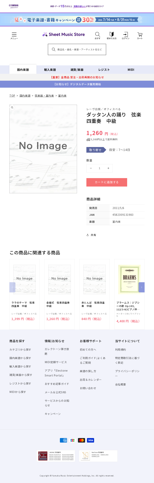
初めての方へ (88, 349)
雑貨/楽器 (77, 70)
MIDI (131, 70)
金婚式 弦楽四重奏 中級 (59, 304)
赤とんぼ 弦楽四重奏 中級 (93, 304)
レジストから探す (20, 383)
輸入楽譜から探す (20, 366)
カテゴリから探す (20, 349)
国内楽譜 (23, 70)
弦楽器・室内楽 (44, 95)
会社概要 (120, 384)
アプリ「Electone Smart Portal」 (56, 373)
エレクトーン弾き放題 (57, 351)
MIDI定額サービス (56, 362)
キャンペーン (53, 414)
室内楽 (62, 95)
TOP (12, 95)
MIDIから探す (17, 392)
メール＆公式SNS (55, 392)
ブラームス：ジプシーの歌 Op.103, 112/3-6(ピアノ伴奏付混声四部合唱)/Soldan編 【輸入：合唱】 (128, 306)
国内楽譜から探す (20, 358)
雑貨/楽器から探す (20, 375)
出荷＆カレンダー (91, 379)
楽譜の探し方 (88, 371)
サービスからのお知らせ (57, 403)
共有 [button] (93, 235)
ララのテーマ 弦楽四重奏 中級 (23, 304)
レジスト (104, 70)
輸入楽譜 (50, 70)
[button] (98, 34)
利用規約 (120, 349)
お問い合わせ (88, 388)
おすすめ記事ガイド (57, 384)
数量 (89, 160)
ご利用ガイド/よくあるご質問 (93, 360)
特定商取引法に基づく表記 (127, 360)
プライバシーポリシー (127, 373)
